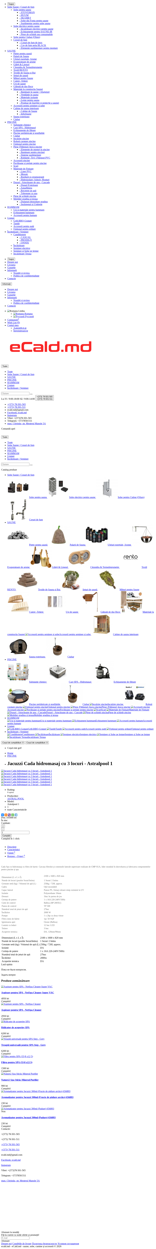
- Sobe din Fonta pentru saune (34, 20)
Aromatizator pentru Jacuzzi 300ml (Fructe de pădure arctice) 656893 (37, 1097)
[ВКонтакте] (2, 815)
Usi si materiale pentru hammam (28, 210)
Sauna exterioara (21, 116)
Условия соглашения (68, 1243)
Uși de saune (19, 83)
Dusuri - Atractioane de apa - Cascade (31, 182)
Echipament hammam (23, 212)
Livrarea (11, 265)
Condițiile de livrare (21, 1243)
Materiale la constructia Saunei (28, 89)
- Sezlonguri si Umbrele (31, 204)
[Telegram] (16, 815)
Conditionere (19, 234)
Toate (10, 371)
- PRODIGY (26, 240)
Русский (29, 316)
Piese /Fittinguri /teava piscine (27, 146)
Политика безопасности (44, 1243)
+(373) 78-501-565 (10, 1144)
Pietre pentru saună (22, 53)
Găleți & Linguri (21, 64)
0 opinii (10, 792)
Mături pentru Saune (23, 78)
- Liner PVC (26, 171)
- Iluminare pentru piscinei (32, 152)
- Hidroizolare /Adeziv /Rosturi (34, 179)
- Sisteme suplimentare (30, 155)
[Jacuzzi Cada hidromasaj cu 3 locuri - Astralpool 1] (26, 771)
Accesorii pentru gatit (23, 226)
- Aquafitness (26, 188)
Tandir (16, 223)
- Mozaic (24, 174)
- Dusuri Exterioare (29, 185)
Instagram (6, 1165)
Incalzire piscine (21, 138)
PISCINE (12, 122)
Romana (28, 313)
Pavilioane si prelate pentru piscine (30, 163)
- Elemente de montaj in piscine (35, 149)
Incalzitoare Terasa (22, 253)
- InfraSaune (25, 114)
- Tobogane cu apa (28, 193)
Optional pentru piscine (24, 144)
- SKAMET (25, 18)
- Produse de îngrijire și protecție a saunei (39, 103)
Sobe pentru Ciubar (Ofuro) (26, 37)
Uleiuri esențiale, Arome (25, 59)
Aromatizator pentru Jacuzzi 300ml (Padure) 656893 (28, 1117)
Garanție (11, 267)
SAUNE (11, 51)
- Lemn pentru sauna (29, 100)
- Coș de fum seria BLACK (33, 45)
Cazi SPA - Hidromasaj (24, 127)
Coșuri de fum (20, 40)
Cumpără (6, 836)
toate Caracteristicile (17, 809)
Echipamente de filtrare (24, 130)
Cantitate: (5, 823)
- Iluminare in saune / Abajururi (35, 92)
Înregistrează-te (20, 330)
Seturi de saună (20, 75)
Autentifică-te (20, 328)
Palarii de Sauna (21, 56)
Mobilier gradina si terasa (25, 199)
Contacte (11, 278)
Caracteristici (13, 849)
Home (10, 753)
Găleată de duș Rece (23, 86)
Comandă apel (8, 428)
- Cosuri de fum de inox (31, 42)
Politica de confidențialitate (26, 275)
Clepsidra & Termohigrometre (27, 67)
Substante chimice (22, 125)
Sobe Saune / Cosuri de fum (20, 7)
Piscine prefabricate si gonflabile (28, 133)
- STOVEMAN (27, 12)
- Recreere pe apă (28, 190)
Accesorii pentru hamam (25, 215)
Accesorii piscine (21, 160)
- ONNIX (24, 242)
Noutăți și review (21, 273)
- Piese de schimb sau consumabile (36, 34)
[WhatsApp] (12, 815)
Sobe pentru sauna (22, 9)
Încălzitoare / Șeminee (17, 231)
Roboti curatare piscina (24, 141)
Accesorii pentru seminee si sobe (29, 105)
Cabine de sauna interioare (26, 108)
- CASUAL (25, 237)
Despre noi (12, 262)
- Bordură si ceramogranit (32, 177)
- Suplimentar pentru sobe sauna (35, 23)
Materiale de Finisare (23, 168)
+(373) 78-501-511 (10, 1149)
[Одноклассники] (6, 815)
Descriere (11, 847)
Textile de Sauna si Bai (24, 72)
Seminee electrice (21, 248)
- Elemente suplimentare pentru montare (39, 48)
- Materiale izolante (29, 97)
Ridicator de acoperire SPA (15, 1027)
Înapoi (11, 4)
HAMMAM (13, 207)
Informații (12, 270)
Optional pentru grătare (24, 229)
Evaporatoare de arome (24, 61)
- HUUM (24, 15)
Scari (15, 166)
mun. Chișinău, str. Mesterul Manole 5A (20, 1180)
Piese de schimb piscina (24, 196)
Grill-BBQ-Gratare (22, 220)
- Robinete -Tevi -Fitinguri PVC (35, 157)
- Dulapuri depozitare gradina (34, 201)
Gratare (10, 218)
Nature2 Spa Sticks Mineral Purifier (20, 1080)
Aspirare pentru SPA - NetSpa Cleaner (21, 1010)
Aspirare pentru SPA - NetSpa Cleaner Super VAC (27, 992)
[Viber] (9, 815)
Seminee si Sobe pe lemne (26, 251)
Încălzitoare (19, 245)
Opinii (11, 853)
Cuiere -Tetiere (20, 81)
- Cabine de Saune (28, 111)
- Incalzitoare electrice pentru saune (36, 29)
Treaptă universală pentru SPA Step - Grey (23, 1045)
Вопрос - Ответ (16, 856)
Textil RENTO (20, 70)
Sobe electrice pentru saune (26, 26)
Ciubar (16, 119)
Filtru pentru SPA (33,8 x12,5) (16, 1062)
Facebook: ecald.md (11, 1160)
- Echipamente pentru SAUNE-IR (36, 31)
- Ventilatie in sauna (29, 94)
